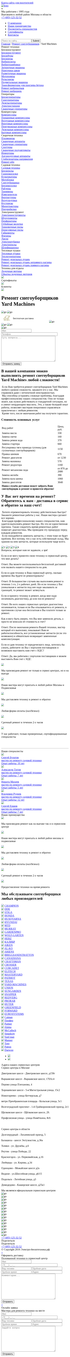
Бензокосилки (9, 185)
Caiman (9, 1017)
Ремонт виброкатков (12, 88)
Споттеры (6, 147)
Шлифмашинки (10, 247)
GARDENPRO (13, 932)
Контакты (13, 34)
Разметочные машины (13, 73)
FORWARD (11, 1010)
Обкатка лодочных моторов (16, 274)
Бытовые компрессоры (14, 132)
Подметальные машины (14, 82)
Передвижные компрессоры (16, 126)
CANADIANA (13, 958)
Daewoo (9, 1050)
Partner (8, 1023)
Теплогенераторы (11, 256)
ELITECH (10, 971)
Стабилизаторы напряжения (17, 159)
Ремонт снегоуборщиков (25, 43)
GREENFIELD (13, 1007)
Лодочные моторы (11, 271)
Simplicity (10, 1033)
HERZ (8, 938)
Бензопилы (7, 170)
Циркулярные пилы (12, 229)
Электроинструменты (13, 215)
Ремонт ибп (7, 162)
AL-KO (8, 948)
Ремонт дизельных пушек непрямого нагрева (26, 262)
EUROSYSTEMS (14, 1014)
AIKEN (8, 945)
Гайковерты (7, 232)
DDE (7, 909)
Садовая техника (10, 167)
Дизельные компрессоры (15, 129)
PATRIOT (10, 978)
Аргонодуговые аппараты (15, 156)
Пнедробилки (9, 209)
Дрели (4, 238)
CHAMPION (12, 905)
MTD (7, 925)
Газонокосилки (9, 173)
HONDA (9, 915)
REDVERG (11, 997)
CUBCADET (12, 968)
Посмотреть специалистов (22, 29)
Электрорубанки (10, 241)
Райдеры (6, 188)
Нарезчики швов (10, 70)
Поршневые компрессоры (15, 117)
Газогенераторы (10, 100)
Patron (8, 1046)
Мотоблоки (7, 179)
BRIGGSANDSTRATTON (19, 955)
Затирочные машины (13, 67)
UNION (9, 987)
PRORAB (10, 1000)
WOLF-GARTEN (14, 935)
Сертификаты (15, 32)
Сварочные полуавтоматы (15, 150)
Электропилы (9, 244)
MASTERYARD (13, 974)
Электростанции (10, 105)
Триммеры (7, 191)
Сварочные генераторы (14, 108)
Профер (9, 1020)
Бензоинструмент (11, 52)
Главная (5, 43)
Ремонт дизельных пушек (15, 259)
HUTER (9, 1004)
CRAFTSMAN (13, 961)
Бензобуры (7, 55)
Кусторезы (7, 203)
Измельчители (9, 194)
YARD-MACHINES (15, 984)
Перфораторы (9, 221)
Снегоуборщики (10, 182)
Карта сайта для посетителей (17, 2)
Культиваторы (9, 176)
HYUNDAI (11, 922)
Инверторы (7, 153)
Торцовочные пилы (12, 227)
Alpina (7, 1027)
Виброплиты (8, 61)
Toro (7, 1043)
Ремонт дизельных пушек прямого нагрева (25, 265)
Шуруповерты (9, 218)
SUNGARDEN (13, 991)
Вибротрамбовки (10, 64)
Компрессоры (8, 114)
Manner (9, 1040)
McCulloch (10, 1030)
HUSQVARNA (13, 918)
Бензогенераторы (11, 97)
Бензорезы (7, 58)
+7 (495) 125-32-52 (11, 17)
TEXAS (9, 981)
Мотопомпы (8, 76)
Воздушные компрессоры (15, 120)
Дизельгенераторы (11, 103)
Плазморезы (8, 138)
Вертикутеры (8, 197)
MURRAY (10, 928)
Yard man (9, 1037)
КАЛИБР (10, 941)
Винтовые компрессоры (14, 123)
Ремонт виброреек (11, 91)
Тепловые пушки (10, 253)
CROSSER (10, 964)
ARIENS (9, 951)
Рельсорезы (7, 79)
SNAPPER (10, 994)
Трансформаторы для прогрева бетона (22, 85)
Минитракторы (9, 206)
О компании (14, 23)
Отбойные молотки (12, 224)
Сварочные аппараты (13, 141)
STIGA (8, 912)
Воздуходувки (9, 200)
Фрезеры (6, 235)
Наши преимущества (19, 26)
